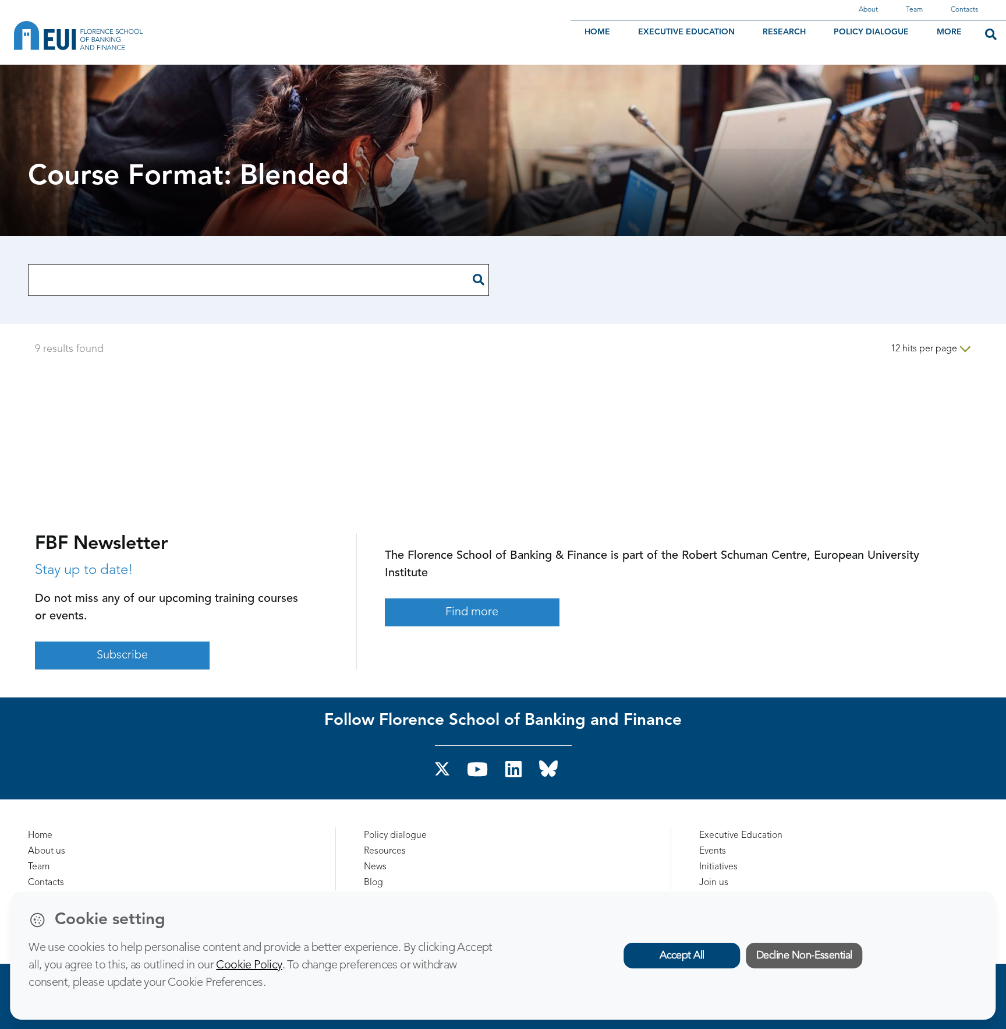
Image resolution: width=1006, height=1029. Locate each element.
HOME (597, 32)
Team (914, 9)
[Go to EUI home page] (142, 35)
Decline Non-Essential (804, 955)
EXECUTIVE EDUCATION (686, 32)
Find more (471, 612)
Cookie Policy (249, 965)
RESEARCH (784, 32)
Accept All (682, 955)
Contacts (964, 9)
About (868, 9)
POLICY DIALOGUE (871, 32)
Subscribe (122, 655)
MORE (949, 32)
